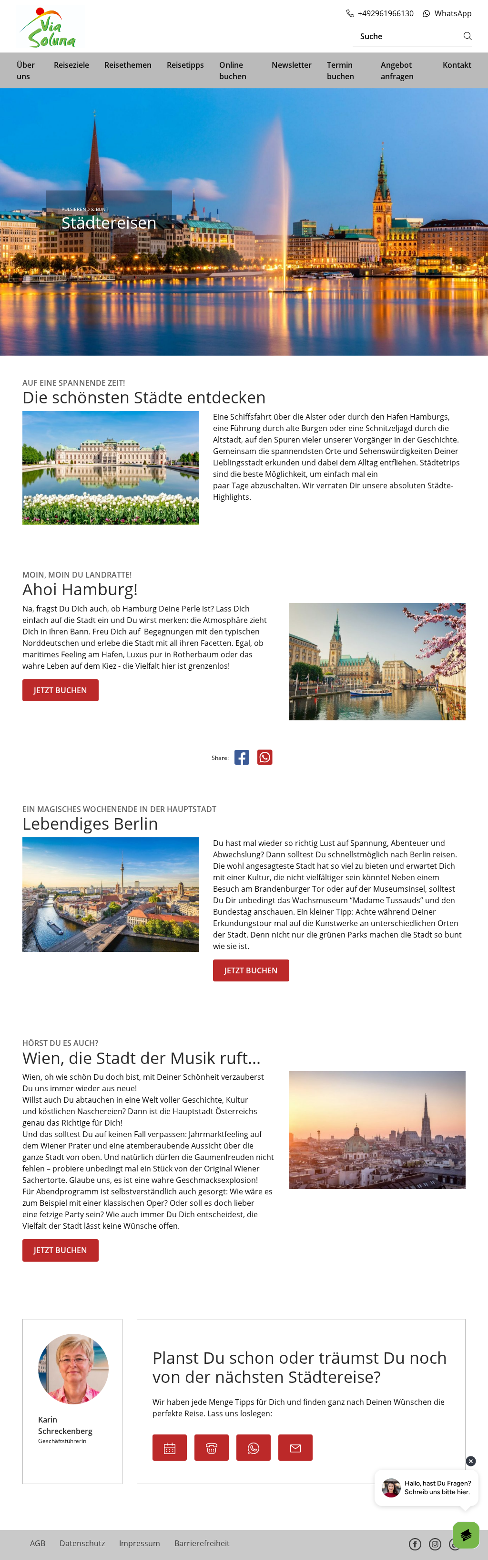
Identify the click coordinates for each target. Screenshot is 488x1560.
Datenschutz (82, 1543)
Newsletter (292, 65)
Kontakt (457, 65)
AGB (37, 1543)
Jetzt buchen (60, 690)
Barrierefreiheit (202, 1543)
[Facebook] (415, 1544)
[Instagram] (435, 1544)
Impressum (139, 1543)
